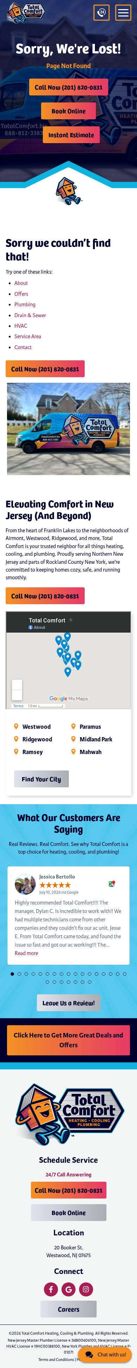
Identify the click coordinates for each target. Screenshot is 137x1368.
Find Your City (41, 778)
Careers (68, 1308)
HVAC (20, 326)
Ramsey (32, 752)
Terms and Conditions (56, 1359)
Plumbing (24, 304)
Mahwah (91, 752)
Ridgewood (37, 739)
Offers (21, 294)
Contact (23, 347)
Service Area (27, 336)
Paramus (90, 726)
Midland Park (96, 739)
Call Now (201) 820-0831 (69, 86)
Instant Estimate (71, 134)
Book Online (69, 110)
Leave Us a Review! (69, 1002)
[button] (12, 974)
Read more (26, 953)
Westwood (36, 726)
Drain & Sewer (30, 315)
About (21, 283)
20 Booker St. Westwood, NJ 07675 (68, 1251)
